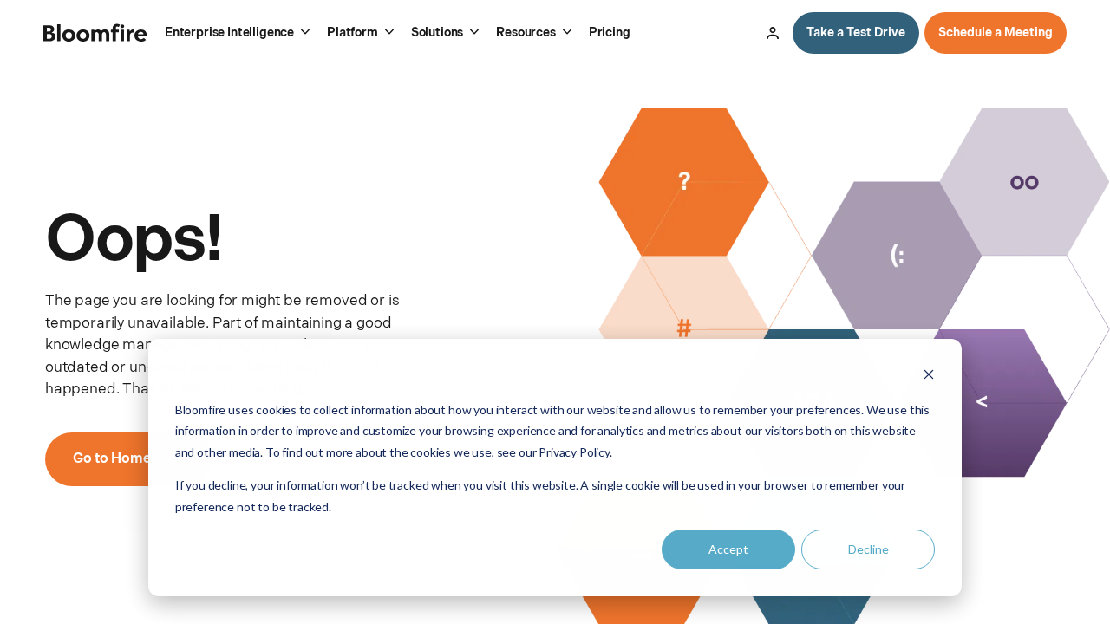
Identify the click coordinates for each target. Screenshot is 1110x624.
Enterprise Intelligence (229, 32)
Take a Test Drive (855, 32)
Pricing (609, 32)
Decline (868, 549)
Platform (352, 32)
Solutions (437, 32)
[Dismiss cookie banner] (929, 376)
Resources (525, 32)
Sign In (772, 33)
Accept (728, 549)
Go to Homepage (128, 459)
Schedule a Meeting (995, 32)
